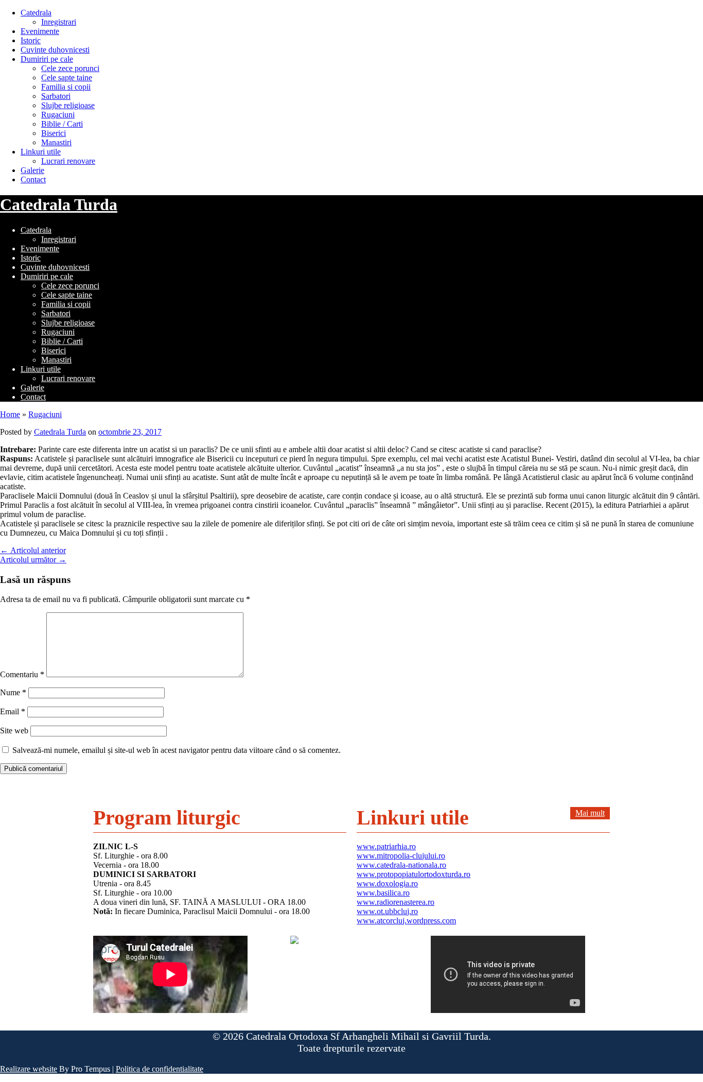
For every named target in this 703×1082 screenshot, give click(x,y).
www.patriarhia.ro (386, 846)
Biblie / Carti (62, 123)
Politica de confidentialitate (159, 1068)
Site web (14, 730)
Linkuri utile (41, 151)
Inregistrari (58, 22)
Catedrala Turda (58, 204)
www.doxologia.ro (387, 883)
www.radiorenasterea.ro (395, 902)
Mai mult (590, 813)
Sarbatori (56, 96)
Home (10, 414)
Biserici (53, 133)
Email (12, 711)
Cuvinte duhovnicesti (55, 49)
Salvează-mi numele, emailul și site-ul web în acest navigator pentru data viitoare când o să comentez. (176, 750)
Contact (33, 179)
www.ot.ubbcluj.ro (387, 911)
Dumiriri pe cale (47, 59)
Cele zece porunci (70, 68)
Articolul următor (33, 559)
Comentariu (22, 674)
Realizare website (28, 1068)
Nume (13, 692)
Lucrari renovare (68, 161)
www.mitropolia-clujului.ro (401, 855)
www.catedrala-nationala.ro (401, 865)
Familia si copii (66, 86)
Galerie (32, 170)
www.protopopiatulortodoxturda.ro (413, 874)
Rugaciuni (58, 114)
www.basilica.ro (383, 892)
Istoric (31, 40)
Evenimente (40, 31)
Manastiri (56, 142)
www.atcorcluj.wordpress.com (406, 920)
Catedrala (36, 12)
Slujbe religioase (68, 105)
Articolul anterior (33, 550)
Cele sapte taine (66, 77)
